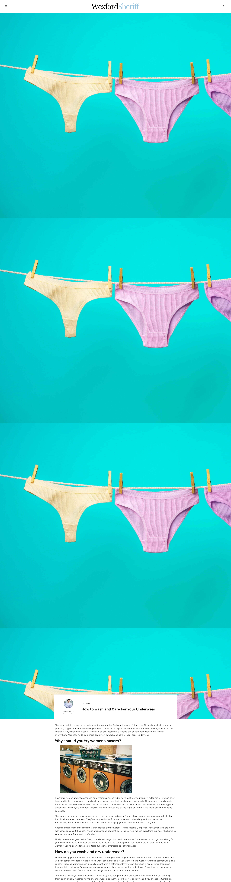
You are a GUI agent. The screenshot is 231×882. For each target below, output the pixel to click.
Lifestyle (86, 703)
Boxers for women (64, 798)
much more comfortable (156, 816)
